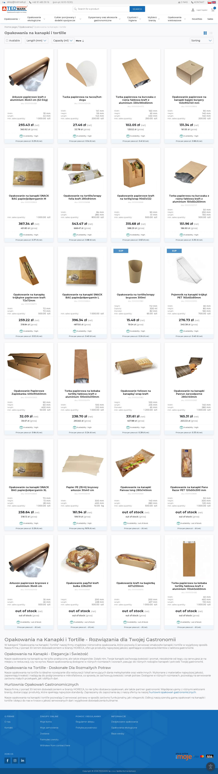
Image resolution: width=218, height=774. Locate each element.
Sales (210, 19)
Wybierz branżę (152, 19)
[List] (211, 32)
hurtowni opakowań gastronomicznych (172, 692)
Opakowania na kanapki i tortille (50, 27)
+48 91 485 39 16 (40, 2)
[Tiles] (205, 32)
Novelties (197, 19)
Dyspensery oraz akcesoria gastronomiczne (102, 19)
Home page (11, 27)
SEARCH (137, 9)
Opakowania (11, 19)
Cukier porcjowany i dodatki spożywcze (65, 19)
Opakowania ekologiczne (34, 19)
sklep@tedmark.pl (16, 2)
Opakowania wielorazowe (174, 19)
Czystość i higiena (132, 19)
